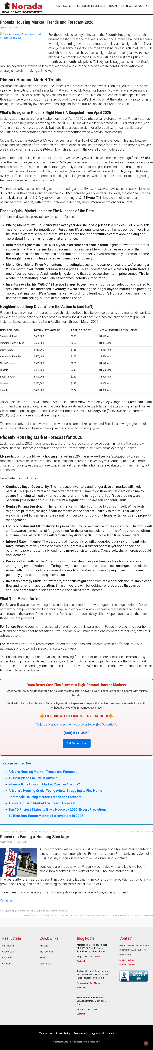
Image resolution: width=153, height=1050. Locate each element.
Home (111, 1033)
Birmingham (8, 946)
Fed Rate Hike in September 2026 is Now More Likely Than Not (91, 1000)
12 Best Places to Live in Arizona (33, 778)
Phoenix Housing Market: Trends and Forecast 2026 (47, 22)
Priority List (125, 916)
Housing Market (37, 832)
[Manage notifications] (146, 1043)
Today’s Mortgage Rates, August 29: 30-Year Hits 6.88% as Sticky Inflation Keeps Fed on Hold (92, 974)
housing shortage (80, 916)
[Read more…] (9, 901)
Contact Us (45, 964)
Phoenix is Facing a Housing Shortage (34, 836)
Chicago (6, 964)
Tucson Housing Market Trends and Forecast (42, 803)
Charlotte (7, 958)
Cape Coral (8, 952)
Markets (44, 946)
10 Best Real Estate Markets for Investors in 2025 (46, 816)
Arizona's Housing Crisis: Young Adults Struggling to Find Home (55, 790)
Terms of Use (45, 1033)
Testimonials (80, 1033)
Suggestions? (97, 1033)
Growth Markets (20, 832)
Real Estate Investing (56, 911)
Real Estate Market (55, 832)
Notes (43, 958)
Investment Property (100, 916)
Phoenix (149, 832)
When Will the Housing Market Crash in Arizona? (44, 784)
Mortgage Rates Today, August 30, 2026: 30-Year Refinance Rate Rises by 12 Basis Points (92, 948)
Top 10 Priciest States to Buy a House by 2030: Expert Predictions (58, 809)
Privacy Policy (63, 1033)
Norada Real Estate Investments (22, 7)
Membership (46, 952)
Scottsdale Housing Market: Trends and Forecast (45, 797)
